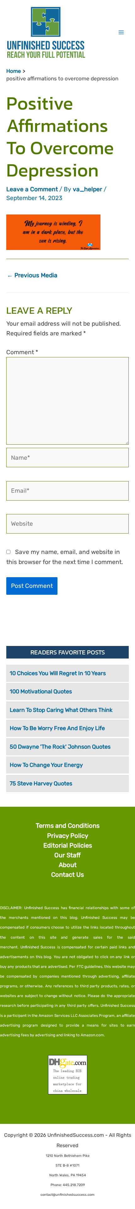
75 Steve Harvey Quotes (41, 783)
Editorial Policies (67, 845)
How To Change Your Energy (46, 765)
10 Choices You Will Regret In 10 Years (58, 673)
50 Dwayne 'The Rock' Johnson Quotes (60, 746)
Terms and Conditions (68, 825)
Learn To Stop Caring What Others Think (61, 710)
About (68, 865)
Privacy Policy (67, 835)
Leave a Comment (32, 189)
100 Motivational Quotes (41, 691)
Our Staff (67, 855)
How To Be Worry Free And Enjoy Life (57, 728)
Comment (22, 352)
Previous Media (32, 275)
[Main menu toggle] (121, 32)
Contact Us (67, 874)
